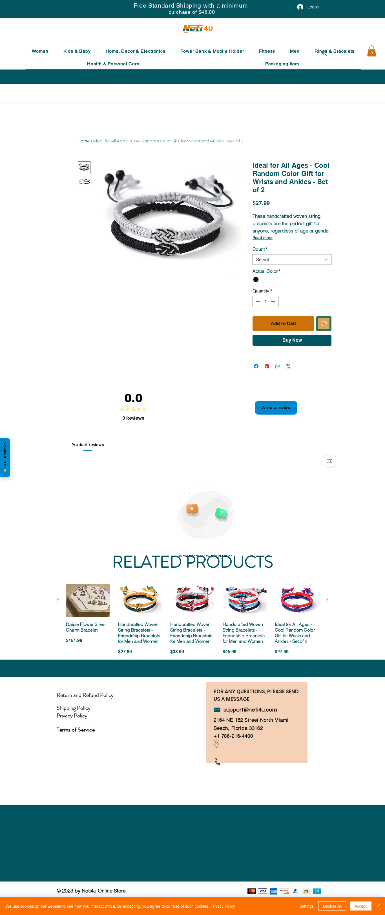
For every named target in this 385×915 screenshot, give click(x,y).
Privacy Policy (223, 906)
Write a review (276, 407)
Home (84, 141)
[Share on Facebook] (256, 366)
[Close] (378, 905)
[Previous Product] (57, 600)
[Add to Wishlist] (323, 323)
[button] (40, 51)
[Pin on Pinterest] (267, 366)
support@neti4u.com (250, 710)
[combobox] (292, 259)
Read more (263, 237)
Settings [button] (306, 906)
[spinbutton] (265, 301)
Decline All (332, 906)
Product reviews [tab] (88, 445)
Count (260, 249)
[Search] (325, 53)
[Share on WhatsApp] (277, 366)
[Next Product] (327, 600)
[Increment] (274, 301)
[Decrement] (257, 301)
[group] (192, 622)
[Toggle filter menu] (329, 461)
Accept (361, 906)
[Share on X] (288, 366)
